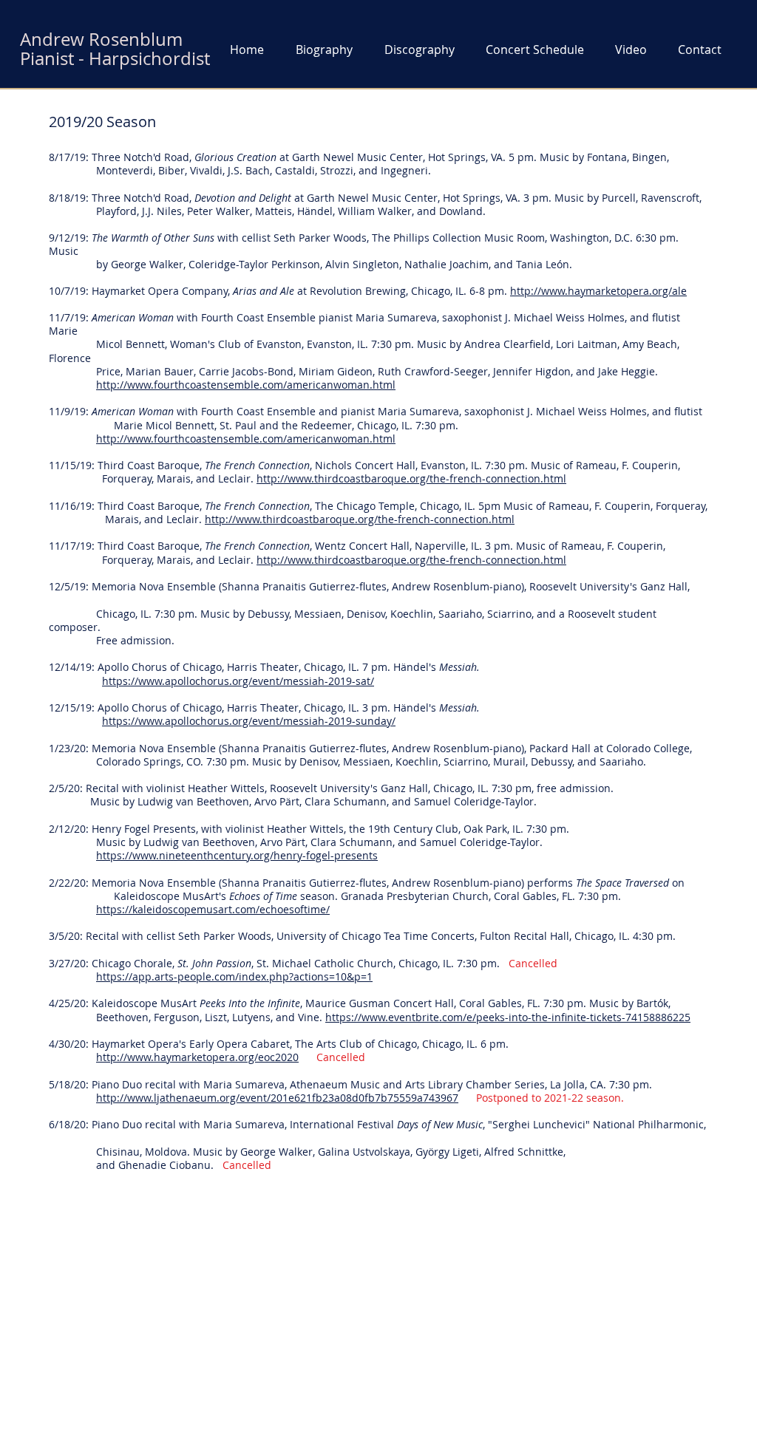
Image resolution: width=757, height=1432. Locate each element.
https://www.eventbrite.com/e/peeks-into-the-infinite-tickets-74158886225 (507, 1017)
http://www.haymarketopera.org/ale (598, 291)
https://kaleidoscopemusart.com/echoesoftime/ (213, 909)
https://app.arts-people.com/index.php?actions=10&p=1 (234, 976)
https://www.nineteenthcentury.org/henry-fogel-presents (237, 855)
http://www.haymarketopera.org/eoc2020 (197, 1057)
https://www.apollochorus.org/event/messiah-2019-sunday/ (249, 721)
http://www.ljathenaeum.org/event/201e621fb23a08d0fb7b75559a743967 (277, 1098)
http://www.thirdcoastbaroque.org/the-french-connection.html (411, 478)
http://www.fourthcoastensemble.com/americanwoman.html (246, 385)
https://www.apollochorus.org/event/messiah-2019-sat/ (238, 681)
